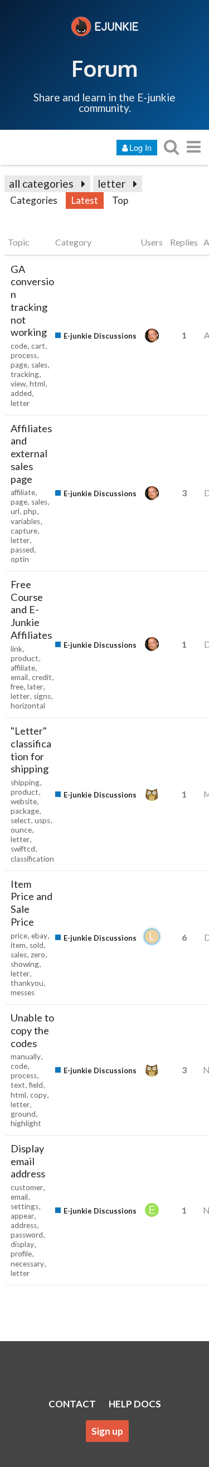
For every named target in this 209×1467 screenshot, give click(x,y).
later (35, 686)
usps (42, 820)
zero (38, 954)
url (15, 511)
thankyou (27, 983)
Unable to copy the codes (32, 1030)
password (27, 1234)
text (18, 1084)
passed (22, 549)
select (21, 820)
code (19, 345)
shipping (25, 782)
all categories (41, 183)
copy (38, 1095)
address (24, 1225)
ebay (39, 935)
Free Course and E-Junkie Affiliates (31, 609)
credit (42, 677)
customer (27, 1187)
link (16, 648)
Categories (33, 200)
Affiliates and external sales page (31, 453)
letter (111, 183)
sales (39, 364)
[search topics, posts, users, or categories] (171, 147)
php (30, 511)
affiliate (23, 492)
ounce (21, 829)
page (19, 364)
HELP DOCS (135, 1404)
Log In (140, 147)
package (25, 810)
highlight (26, 1123)
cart (38, 345)
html (37, 383)
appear (22, 1215)
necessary (27, 1263)
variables (25, 521)
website (24, 801)
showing (25, 964)
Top (120, 200)
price (19, 935)
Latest (84, 200)
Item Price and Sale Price (31, 903)
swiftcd (23, 848)
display (22, 1244)
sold (36, 945)
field (36, 1084)
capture (24, 530)
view (18, 383)
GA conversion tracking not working (32, 301)
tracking (25, 374)
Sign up (107, 1431)
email (19, 677)
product (24, 658)
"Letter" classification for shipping (31, 750)
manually (26, 1056)
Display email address (28, 1161)
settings (24, 1206)
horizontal (28, 705)
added (21, 393)
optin (20, 559)
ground (23, 1113)
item (18, 945)
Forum (104, 68)
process (24, 355)
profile (21, 1253)
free (17, 686)
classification (32, 858)
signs (42, 696)
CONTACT (72, 1404)
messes (23, 992)
